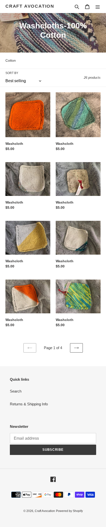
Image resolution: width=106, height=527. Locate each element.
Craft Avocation (29, 6)
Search (15, 391)
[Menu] (97, 6)
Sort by (11, 73)
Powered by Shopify (69, 511)
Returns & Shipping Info (29, 404)
